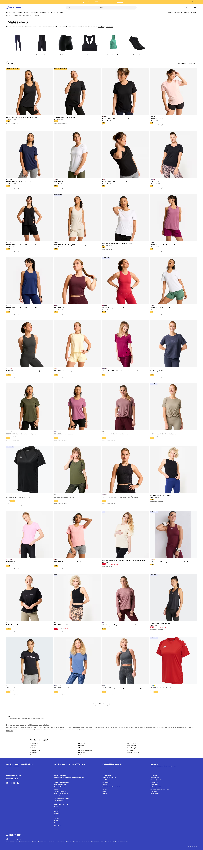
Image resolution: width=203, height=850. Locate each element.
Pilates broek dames (42, 54)
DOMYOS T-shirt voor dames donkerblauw (67, 688)
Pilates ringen (82, 752)
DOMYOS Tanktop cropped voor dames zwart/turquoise (120, 497)
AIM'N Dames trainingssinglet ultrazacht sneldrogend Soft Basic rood (172, 562)
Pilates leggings (18, 54)
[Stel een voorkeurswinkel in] (183, 8)
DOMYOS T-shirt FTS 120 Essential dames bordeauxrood (120, 371)
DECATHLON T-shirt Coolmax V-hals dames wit (164, 308)
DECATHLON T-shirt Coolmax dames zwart (115, 119)
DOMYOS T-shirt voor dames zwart (161, 182)
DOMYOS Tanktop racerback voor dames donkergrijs (23, 371)
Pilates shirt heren (35, 750)
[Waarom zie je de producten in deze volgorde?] (179, 63)
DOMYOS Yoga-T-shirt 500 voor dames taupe (116, 434)
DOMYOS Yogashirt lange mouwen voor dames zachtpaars (120, 625)
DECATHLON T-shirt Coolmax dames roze (163, 119)
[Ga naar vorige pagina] (95, 704)
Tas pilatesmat (131, 750)
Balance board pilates (133, 752)
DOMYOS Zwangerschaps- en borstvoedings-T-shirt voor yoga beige (123, 560)
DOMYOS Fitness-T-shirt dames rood (65, 497)
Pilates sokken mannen (85, 750)
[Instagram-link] (14, 783)
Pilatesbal (81, 745)
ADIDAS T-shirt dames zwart (15, 688)
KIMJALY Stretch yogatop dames (160, 495)
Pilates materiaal (131, 743)
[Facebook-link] (7, 783)
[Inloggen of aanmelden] (191, 8)
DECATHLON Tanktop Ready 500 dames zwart (21, 245)
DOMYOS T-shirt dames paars (63, 434)
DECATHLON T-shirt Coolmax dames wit (66, 182)
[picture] (29, 91)
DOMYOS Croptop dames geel (64, 371)
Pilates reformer (131, 745)
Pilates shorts (82, 743)
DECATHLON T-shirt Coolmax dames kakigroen (21, 434)
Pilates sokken (137, 54)
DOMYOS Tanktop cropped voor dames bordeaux (70, 308)
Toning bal (81, 754)
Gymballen (33, 745)
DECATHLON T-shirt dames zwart (64, 117)
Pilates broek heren (35, 748)
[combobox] (193, 63)
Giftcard (193, 12)
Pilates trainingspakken (113, 54)
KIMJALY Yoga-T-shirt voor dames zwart (18, 625)
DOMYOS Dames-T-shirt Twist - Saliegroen (163, 434)
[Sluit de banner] (195, 2)
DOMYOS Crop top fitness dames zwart (66, 625)
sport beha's (109, 26)
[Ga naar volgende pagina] (108, 704)
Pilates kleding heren (133, 748)
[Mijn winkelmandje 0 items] (195, 8)
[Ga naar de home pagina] (13, 7)
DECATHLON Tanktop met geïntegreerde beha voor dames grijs (122, 688)
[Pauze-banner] (193, 2)
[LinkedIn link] (18, 783)
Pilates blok (33, 752)
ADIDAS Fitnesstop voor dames (160, 623)
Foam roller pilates (35, 754)
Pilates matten (34, 743)
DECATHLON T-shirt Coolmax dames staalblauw (21, 182)
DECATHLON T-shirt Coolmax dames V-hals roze (69, 562)
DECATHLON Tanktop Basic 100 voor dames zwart (22, 117)
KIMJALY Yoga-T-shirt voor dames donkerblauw (165, 371)
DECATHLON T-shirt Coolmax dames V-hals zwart (117, 182)
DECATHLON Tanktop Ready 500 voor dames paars (166, 245)
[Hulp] (187, 8)
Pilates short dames (65, 54)
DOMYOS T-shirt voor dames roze (17, 562)
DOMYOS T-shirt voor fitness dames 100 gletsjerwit (118, 243)
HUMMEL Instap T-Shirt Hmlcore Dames (18, 497)
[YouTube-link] (11, 783)
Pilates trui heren (83, 748)
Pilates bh (89, 54)
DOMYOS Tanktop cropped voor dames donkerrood (118, 308)
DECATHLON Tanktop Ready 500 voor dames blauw (22, 308)
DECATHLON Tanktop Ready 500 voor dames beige (70, 245)
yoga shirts (101, 26)
